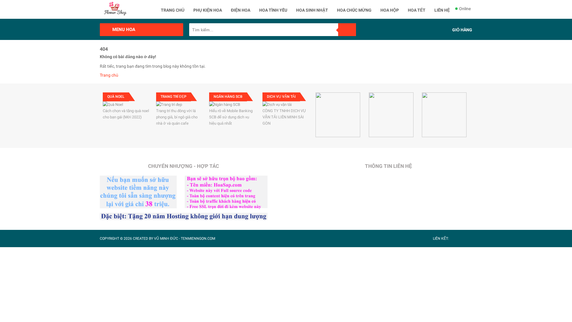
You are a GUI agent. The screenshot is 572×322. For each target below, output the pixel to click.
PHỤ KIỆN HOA (207, 10)
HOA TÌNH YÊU (273, 10)
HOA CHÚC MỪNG (354, 10)
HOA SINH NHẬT (312, 10)
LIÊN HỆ (442, 10)
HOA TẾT (416, 10)
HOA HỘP (389, 10)
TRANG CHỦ (172, 10)
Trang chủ (109, 75)
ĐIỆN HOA (240, 10)
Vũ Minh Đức (166, 238)
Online (465, 8)
